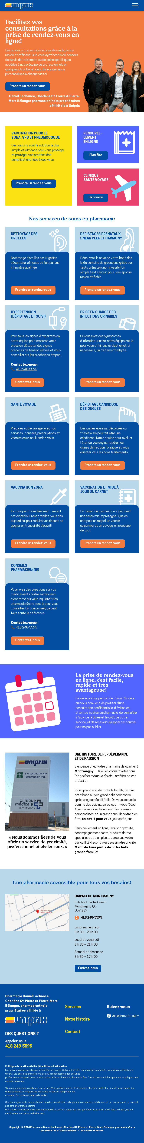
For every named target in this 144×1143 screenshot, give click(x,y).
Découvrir (96, 197)
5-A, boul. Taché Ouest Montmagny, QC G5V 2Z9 (90, 906)
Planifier (95, 155)
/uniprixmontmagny (125, 1016)
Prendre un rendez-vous (27, 86)
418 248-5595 (26, 369)
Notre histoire (77, 1020)
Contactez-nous (27, 382)
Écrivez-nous (88, 968)
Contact (72, 1032)
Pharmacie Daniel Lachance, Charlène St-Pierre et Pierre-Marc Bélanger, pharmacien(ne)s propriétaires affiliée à (31, 1003)
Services (73, 1007)
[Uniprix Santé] (18, 6)
